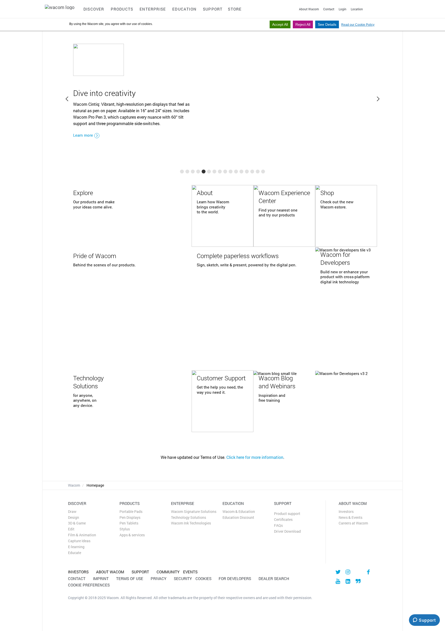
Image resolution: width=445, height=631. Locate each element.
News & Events (350, 517)
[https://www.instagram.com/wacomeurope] (348, 571)
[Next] (377, 99)
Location (357, 9)
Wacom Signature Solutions (193, 511)
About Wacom (309, 9)
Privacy (160, 578)
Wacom (74, 485)
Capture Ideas (79, 541)
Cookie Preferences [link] (89, 585)
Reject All (302, 24)
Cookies (205, 578)
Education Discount (238, 517)
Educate (74, 552)
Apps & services (132, 535)
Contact (328, 9)
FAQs (278, 525)
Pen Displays (129, 517)
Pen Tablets (128, 523)
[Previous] (67, 99)
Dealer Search (274, 578)
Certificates (283, 519)
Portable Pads (130, 511)
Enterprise (153, 9)
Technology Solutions (188, 517)
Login (342, 9)
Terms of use (131, 578)
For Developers (237, 578)
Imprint (103, 578)
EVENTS (190, 571)
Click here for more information (254, 457)
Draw (72, 511)
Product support (287, 513)
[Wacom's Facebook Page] (368, 571)
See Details (327, 24)
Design (73, 517)
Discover (93, 9)
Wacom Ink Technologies (191, 523)
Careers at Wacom (353, 523)
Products (122, 9)
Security (183, 578)
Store (235, 9)
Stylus (124, 529)
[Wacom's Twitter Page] (337, 571)
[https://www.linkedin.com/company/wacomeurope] (348, 581)
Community (168, 571)
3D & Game (77, 523)
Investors (346, 511)
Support (212, 9)
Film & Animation (82, 535)
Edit (71, 529)
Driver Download (287, 531)
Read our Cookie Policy (357, 25)
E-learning (76, 547)
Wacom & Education (238, 511)
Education (184, 9)
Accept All (280, 24)
